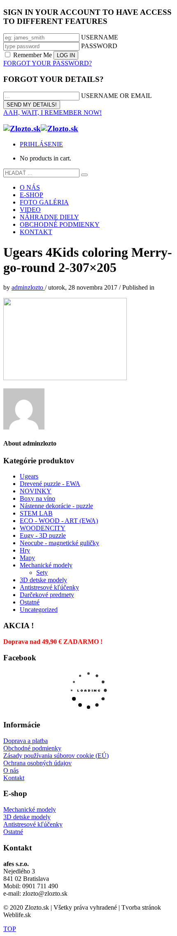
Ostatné (30, 602)
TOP (9, 928)
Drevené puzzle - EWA (50, 483)
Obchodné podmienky (32, 748)
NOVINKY (35, 491)
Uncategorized (39, 609)
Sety (42, 572)
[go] (84, 175)
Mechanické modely (46, 565)
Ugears (29, 476)
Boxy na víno (37, 498)
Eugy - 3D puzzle (43, 535)
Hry (25, 550)
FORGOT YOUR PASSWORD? (47, 63)
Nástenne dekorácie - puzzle (56, 505)
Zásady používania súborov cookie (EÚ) (56, 755)
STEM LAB (36, 513)
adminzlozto (28, 287)
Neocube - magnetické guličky (59, 542)
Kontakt (13, 777)
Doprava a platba (25, 740)
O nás (11, 770)
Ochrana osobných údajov (37, 762)
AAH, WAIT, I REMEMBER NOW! (52, 112)
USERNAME (99, 37)
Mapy (27, 557)
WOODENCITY (42, 528)
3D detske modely (43, 579)
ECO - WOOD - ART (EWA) (59, 520)
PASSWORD (99, 45)
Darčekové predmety (47, 594)
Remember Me (33, 54)
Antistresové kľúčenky (49, 587)
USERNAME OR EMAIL (116, 95)
